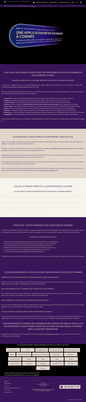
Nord (27, 349)
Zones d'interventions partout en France (40, 389)
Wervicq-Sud (56, 354)
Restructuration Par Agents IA (40, 354)
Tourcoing (71, 363)
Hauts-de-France (13, 349)
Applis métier (53, 2)
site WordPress (12, 87)
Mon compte (7, 390)
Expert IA (12, 354)
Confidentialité (7, 383)
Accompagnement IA (42, 349)
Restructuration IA (42, 2)
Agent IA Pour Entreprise (56, 349)
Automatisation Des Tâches (72, 349)
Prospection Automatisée (24, 354)
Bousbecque (70, 354)
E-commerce (8, 114)
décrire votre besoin (40, 345)
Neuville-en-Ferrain (14, 363)
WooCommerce (23, 87)
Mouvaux (43, 368)
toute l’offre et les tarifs (26, 345)
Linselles (29, 358)
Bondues (71, 358)
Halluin (57, 358)
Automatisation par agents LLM (49, 170)
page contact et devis (52, 334)
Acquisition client (64, 2)
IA (22, 29)
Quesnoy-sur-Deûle (14, 358)
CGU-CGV (6, 385)
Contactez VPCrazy (8, 392)
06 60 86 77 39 (71, 386)
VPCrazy (78, 399)
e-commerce (52, 30)
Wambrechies (29, 363)
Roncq (43, 358)
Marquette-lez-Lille (57, 363)
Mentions (6, 381)
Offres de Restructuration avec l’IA (12, 387)
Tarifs (73, 2)
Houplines (43, 363)
